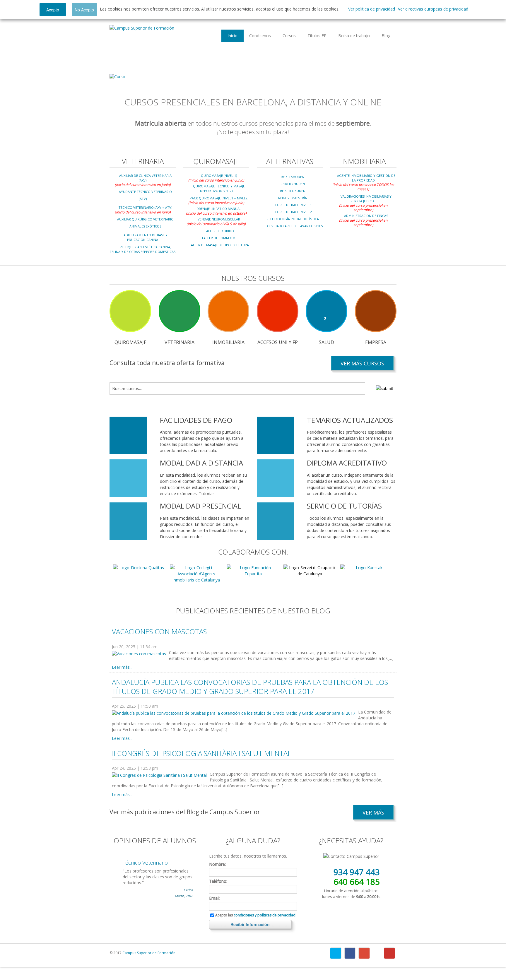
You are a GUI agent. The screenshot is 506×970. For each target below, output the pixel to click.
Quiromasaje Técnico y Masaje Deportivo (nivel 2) (219, 188)
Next (387, 76)
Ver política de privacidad (371, 9)
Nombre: (217, 864)
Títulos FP (316, 35)
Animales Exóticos (145, 226)
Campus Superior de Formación (148, 952)
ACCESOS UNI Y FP (277, 342)
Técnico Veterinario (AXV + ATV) (145, 207)
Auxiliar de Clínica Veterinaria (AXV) (145, 177)
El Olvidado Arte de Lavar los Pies (293, 226)
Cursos (289, 35)
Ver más (373, 812)
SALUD (326, 342)
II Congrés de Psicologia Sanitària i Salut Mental (201, 753)
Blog (386, 35)
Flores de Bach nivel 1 (292, 205)
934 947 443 (357, 871)
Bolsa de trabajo (354, 35)
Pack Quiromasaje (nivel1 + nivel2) (219, 198)
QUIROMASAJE (130, 342)
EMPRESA (375, 342)
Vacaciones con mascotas (159, 631)
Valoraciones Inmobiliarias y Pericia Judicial (366, 198)
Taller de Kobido (219, 231)
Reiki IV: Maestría (292, 198)
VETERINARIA (179, 342)
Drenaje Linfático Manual (218, 208)
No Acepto (84, 10)
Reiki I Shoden (292, 177)
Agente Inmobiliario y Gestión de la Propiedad (366, 177)
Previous (118, 76)
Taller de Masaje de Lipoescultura (219, 245)
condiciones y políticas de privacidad (264, 915)
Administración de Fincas (366, 215)
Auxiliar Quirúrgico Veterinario (145, 219)
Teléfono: (218, 881)
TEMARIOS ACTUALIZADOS (350, 420)
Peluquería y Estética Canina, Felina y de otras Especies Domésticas (142, 249)
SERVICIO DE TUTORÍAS (344, 506)
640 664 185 (357, 881)
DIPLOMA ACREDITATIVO (347, 463)
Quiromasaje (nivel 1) (219, 175)
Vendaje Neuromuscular (219, 219)
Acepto (52, 10)
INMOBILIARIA (228, 342)
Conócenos (260, 35)
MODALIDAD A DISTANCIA (201, 463)
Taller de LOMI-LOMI (218, 238)
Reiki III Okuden (292, 191)
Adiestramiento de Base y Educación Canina (145, 237)
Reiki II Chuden (293, 184)
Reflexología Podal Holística (292, 219)
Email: (214, 898)
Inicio (232, 35)
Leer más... (122, 667)
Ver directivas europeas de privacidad (433, 9)
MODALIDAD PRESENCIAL (200, 506)
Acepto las (255, 915)
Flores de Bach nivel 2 (292, 212)
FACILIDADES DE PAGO (196, 420)
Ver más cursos (362, 363)
